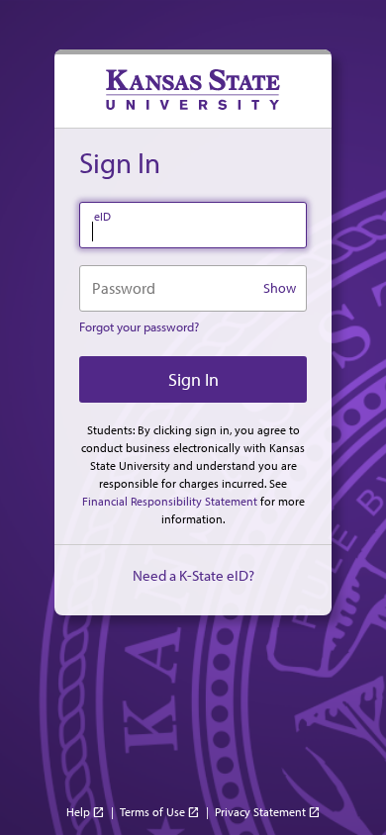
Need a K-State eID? (193, 575)
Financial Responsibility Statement (169, 501)
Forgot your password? (139, 326)
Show (279, 288)
